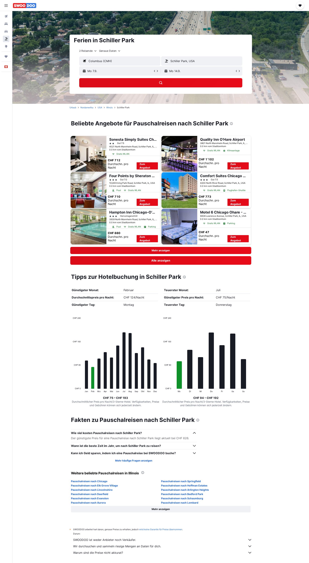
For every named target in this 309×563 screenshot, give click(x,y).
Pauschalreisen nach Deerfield (89, 494)
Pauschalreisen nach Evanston (90, 498)
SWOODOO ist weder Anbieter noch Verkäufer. (104, 540)
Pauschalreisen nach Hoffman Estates (184, 485)
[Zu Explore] (6, 46)
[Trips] (6, 56)
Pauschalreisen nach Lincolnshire (91, 489)
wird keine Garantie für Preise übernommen (160, 529)
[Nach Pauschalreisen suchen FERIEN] (6, 38)
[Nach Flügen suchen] (6, 16)
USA (100, 107)
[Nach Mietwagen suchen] (6, 31)
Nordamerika (86, 107)
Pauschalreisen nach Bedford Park (182, 494)
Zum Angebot (144, 166)
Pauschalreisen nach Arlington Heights (185, 489)
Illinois (109, 107)
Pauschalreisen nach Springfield (181, 481)
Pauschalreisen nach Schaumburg (182, 498)
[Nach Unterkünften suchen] (6, 23)
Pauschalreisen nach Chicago (89, 481)
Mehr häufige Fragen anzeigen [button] (133, 460)
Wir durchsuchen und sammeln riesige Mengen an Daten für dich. (117, 546)
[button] (6, 5)
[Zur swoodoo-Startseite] (24, 5)
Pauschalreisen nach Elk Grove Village (94, 485)
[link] (160, 260)
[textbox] (119, 61)
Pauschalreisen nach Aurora (88, 502)
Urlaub (73, 107)
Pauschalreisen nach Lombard (179, 502)
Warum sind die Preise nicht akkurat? (98, 552)
